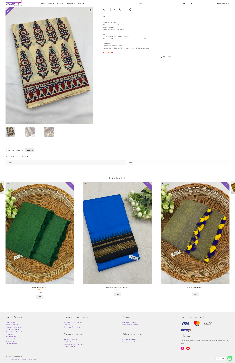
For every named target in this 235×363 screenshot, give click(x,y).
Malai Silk (67, 324)
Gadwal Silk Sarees (70, 347)
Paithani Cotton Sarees (13, 329)
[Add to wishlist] (7, 184)
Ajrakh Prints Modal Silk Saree (73, 322)
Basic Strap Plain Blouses (130, 322)
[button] (90, 10)
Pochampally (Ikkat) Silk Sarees (74, 344)
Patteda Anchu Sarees (12, 324)
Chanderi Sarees (11, 341)
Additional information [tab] (15, 150)
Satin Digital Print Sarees (72, 327)
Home (43, 3)
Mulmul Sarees (10, 322)
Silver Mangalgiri (11, 336)
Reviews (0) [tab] (29, 150)
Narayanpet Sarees (11, 344)
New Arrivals (71, 3)
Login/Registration (223, 4)
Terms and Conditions (14, 359)
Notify (39, 297)
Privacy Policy (32, 359)
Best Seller (60, 3)
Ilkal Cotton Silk (11, 339)
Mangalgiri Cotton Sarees (14, 327)
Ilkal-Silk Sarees (69, 342)
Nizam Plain (9, 334)
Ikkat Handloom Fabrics (129, 339)
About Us (81, 3)
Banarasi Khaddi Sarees (71, 339)
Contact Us (24, 359)
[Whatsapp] (229, 358)
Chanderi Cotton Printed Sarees (15, 332)
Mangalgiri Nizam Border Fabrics (132, 342)
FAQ (7, 359)
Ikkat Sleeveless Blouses (130, 324)
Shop (50, 3)
